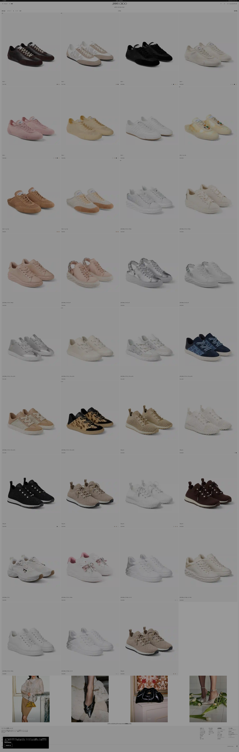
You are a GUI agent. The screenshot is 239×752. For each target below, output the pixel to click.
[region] (26, 743)
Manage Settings (7, 742)
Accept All (8, 745)
